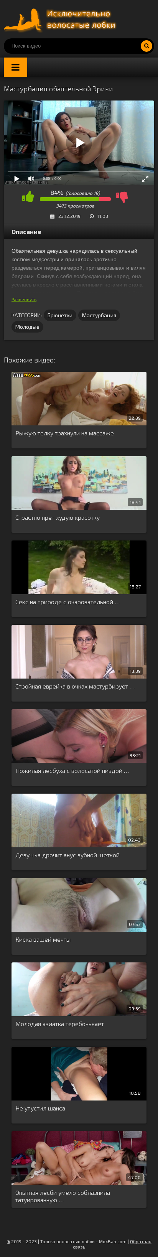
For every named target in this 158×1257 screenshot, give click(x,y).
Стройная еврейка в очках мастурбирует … (75, 686)
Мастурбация (99, 315)
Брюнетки (60, 315)
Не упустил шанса (40, 1108)
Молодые (27, 326)
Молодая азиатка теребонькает (59, 1023)
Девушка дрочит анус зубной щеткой (67, 854)
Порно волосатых (61, 19)
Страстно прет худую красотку (57, 517)
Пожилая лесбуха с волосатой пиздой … (72, 770)
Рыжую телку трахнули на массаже (64, 433)
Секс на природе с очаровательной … (67, 601)
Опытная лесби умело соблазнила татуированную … (62, 1196)
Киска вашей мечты (43, 939)
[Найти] (146, 46)
